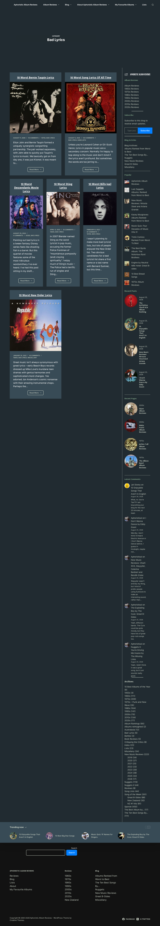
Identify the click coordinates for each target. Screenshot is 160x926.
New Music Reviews (134, 161)
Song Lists (82, 140)
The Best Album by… (134, 810)
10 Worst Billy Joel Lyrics (100, 186)
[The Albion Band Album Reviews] (131, 456)
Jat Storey (136, 485)
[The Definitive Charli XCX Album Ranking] (131, 296)
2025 (129, 776)
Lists (144, 5)
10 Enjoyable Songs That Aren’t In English (143, 332)
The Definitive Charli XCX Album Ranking (143, 308)
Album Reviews (50, 5)
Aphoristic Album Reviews (25, 5)
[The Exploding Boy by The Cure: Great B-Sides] (121, 835)
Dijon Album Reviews (142, 411)
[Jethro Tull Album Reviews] (131, 439)
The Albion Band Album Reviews (144, 464)
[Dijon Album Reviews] (131, 404)
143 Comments (88, 138)
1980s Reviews (132, 95)
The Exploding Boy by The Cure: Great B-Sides (138, 835)
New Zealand (133, 800)
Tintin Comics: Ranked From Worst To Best (140, 240)
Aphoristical (136, 518)
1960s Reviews (132, 89)
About (13, 886)
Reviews (128, 788)
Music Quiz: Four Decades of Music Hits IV (139, 229)
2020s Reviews (132, 107)
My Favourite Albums (124, 5)
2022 (129, 767)
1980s (52, 232)
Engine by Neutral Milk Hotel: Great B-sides (140, 265)
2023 (129, 770)
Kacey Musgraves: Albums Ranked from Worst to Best (140, 217)
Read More (35, 170)
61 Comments (92, 232)
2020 (129, 760)
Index (127, 745)
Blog (67, 5)
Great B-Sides (131, 164)
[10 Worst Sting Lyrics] (63, 208)
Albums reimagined (134, 727)
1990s (127, 711)
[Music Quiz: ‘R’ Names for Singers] (85, 835)
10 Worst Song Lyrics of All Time (90, 77)
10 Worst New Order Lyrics (35, 295)
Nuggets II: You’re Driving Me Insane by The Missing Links (137, 653)
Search (74, 848)
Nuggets (128, 158)
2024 (129, 773)
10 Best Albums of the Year (137, 687)
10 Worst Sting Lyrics (63, 186)
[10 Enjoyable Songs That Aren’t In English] (131, 319)
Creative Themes (17, 920)
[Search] (153, 5)
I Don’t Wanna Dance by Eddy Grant (143, 382)
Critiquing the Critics (134, 742)
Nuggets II (129, 785)
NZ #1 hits (132, 803)
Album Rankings (132, 723)
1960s (127, 696)
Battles (128, 736)
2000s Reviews (132, 101)
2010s (127, 717)
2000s (128, 714)
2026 (129, 779)
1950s (127, 693)
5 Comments (18, 235)
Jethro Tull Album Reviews (143, 446)
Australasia (130, 730)
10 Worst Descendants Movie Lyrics (26, 188)
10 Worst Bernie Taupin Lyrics (35, 77)
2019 (129, 757)
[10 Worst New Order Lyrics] (35, 325)
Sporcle (128, 806)
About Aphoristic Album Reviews (92, 5)
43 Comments (34, 355)
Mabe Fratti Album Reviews (142, 429)
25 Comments (68, 230)
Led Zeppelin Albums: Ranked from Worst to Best (140, 192)
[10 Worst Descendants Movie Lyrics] (26, 212)
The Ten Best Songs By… (136, 155)
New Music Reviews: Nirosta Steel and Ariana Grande (144, 358)
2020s (28, 235)
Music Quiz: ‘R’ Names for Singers (102, 835)
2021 (129, 763)
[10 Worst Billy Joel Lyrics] (100, 208)
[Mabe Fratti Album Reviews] (131, 420)
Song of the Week (133, 794)
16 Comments (33, 138)
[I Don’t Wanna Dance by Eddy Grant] (131, 371)
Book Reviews (131, 739)
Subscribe (145, 130)
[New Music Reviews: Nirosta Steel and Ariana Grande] (131, 345)
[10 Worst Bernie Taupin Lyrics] (35, 107)
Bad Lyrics (50, 138)
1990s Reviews (132, 98)
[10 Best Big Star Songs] (49, 835)
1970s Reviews (132, 92)
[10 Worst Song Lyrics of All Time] (91, 107)
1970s (43, 138)
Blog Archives (131, 145)
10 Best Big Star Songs (64, 836)
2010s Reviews (132, 104)
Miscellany (32, 357)
